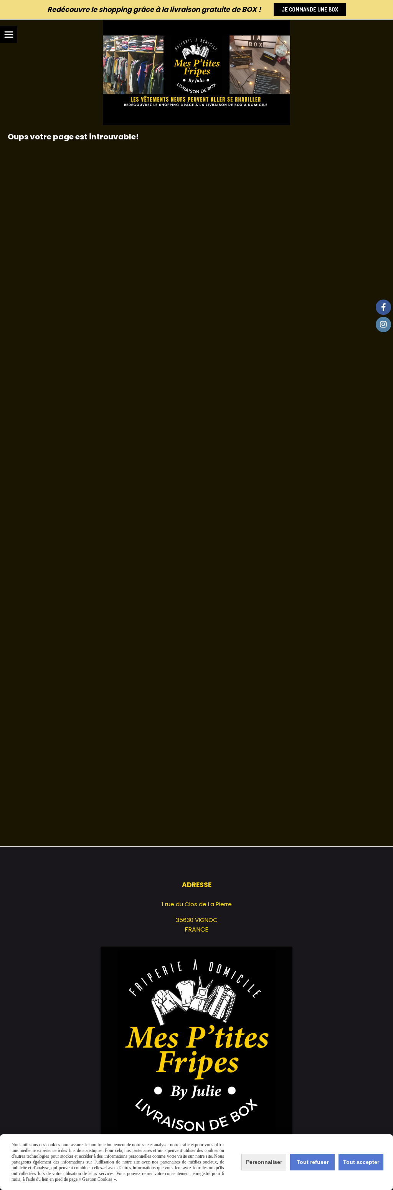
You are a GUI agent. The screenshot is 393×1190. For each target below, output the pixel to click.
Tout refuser (313, 1162)
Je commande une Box (309, 9)
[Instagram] (383, 324)
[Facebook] (383, 307)
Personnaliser (264, 1162)
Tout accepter (361, 1162)
